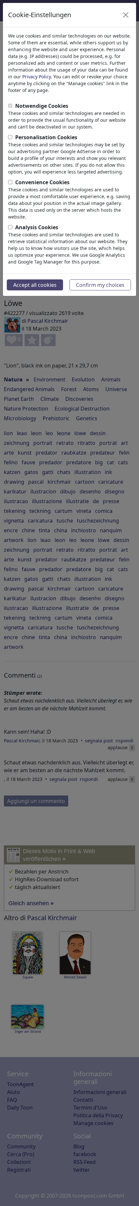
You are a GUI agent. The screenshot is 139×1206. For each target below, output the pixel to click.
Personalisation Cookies (46, 137)
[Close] (126, 15)
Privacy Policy (36, 76)
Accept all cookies (35, 284)
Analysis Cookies (36, 227)
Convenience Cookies (42, 182)
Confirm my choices (100, 284)
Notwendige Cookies (41, 105)
